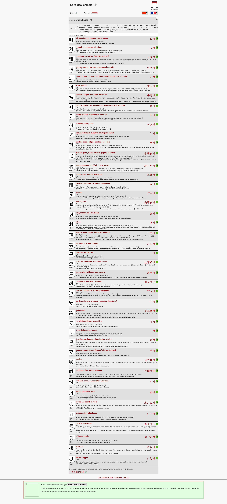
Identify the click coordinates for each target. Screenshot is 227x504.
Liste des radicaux (122, 477)
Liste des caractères (106, 477)
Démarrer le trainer (77, 485)
